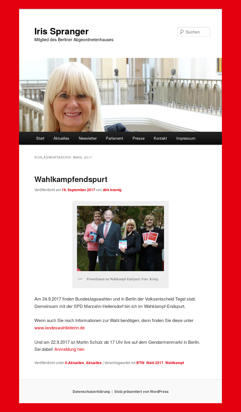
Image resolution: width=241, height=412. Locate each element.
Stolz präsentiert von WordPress (141, 391)
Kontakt (160, 138)
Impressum (185, 138)
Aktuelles (61, 138)
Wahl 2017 (154, 362)
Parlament (114, 138)
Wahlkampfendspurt (71, 179)
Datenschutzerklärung (91, 391)
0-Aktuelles (74, 362)
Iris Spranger (61, 30)
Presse (139, 138)
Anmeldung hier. (69, 349)
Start (40, 138)
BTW (140, 362)
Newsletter (88, 138)
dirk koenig (112, 189)
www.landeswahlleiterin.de (59, 327)
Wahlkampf (174, 362)
